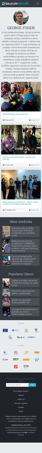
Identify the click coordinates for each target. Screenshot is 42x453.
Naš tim (21, 395)
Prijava (32, 385)
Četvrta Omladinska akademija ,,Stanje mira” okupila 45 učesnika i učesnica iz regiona (24, 260)
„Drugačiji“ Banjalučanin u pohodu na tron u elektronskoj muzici (25, 311)
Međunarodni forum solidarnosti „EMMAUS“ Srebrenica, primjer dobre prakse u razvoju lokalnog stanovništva (25, 246)
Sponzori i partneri (21, 403)
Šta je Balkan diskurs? (21, 391)
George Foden (35, 120)
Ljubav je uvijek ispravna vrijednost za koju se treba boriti (25, 283)
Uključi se (21, 399)
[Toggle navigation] (37, 4)
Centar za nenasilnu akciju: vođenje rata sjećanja (19, 158)
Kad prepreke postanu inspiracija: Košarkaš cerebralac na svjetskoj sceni (23, 232)
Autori (21, 411)
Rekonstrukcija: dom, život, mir (15, 114)
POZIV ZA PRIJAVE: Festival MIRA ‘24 (21, 301)
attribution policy (23, 430)
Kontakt (21, 407)
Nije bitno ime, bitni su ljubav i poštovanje (23, 292)
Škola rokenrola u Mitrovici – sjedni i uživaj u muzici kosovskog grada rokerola (20, 203)
